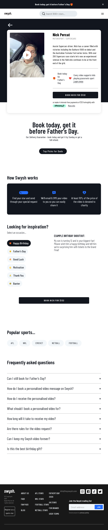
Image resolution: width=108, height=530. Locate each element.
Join (98, 507)
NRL (25, 343)
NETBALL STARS (41, 510)
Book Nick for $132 (54, 300)
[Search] (43, 14)
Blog (23, 510)
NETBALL (56, 343)
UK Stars (53, 502)
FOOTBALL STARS (42, 504)
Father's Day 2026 (54, 495)
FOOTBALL (73, 343)
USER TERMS (54, 513)
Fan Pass (24, 504)
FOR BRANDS (54, 508)
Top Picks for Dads (53, 151)
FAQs (23, 498)
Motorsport (58, 38)
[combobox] (58, 14)
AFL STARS (39, 493)
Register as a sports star (9, 511)
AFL (12, 343)
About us (25, 493)
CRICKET (39, 343)
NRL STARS (39, 498)
